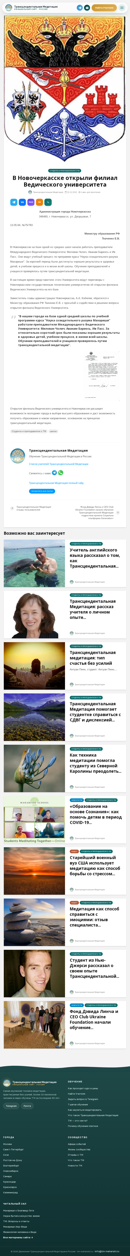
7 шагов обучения (78, 1104)
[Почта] (87, 8)
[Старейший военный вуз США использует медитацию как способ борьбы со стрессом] (34, 871)
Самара (7, 1176)
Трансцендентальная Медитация (48, 192)
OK (39, 202)
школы (53, 431)
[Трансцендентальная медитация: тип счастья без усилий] (34, 665)
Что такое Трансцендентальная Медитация (93, 1115)
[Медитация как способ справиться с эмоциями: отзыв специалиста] (34, 922)
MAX (31, 202)
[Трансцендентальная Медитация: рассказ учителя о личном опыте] (34, 614)
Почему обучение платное (83, 1125)
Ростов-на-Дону (12, 1160)
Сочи (6, 1154)
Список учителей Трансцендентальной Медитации (58, 464)
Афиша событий (77, 1144)
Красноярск (10, 1187)
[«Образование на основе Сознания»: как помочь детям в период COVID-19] (34, 819)
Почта (27, 1106)
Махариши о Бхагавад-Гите (18, 1210)
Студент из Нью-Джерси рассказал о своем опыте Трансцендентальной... (94, 968)
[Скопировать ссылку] (48, 202)
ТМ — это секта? (78, 1120)
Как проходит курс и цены (83, 1088)
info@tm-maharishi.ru (107, 1251)
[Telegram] (80, 8)
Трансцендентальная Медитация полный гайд (56, 483)
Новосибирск (10, 1170)
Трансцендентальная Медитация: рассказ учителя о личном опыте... (93, 609)
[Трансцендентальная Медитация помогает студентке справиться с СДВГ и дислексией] (34, 717)
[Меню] (121, 7)
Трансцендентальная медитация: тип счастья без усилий (93, 658)
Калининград (10, 1192)
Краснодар (9, 1181)
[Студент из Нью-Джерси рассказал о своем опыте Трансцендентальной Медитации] (34, 973)
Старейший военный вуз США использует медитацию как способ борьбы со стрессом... (95, 865)
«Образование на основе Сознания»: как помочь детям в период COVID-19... (96, 814)
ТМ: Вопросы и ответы (16, 1221)
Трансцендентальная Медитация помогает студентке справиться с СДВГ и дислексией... (95, 712)
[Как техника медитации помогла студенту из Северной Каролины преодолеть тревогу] (34, 768)
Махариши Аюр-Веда (15, 1226)
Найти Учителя (104, 7)
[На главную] (6, 1083)
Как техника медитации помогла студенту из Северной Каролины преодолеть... (95, 763)
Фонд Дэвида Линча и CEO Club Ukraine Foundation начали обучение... (94, 1019)
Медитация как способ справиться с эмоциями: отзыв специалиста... (94, 917)
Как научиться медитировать (85, 1109)
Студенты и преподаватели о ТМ (64, 171)
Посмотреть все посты (42, 491)
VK (22, 202)
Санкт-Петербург (13, 1149)
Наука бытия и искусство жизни (21, 1215)
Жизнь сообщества (79, 1149)
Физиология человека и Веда (19, 1232)
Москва (7, 1144)
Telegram (11, 1106)
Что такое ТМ (76, 1160)
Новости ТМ (77, 800)
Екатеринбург (11, 1165)
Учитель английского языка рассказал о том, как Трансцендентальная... (95, 558)
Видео (74, 851)
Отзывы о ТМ (75, 1154)
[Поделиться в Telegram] (13, 202)
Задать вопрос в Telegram (83, 1099)
